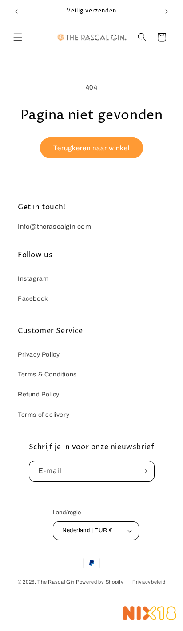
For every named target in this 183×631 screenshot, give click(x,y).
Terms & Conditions (47, 374)
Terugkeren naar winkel (91, 148)
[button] (18, 37)
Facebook (33, 298)
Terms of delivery (43, 415)
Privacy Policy (39, 354)
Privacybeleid (148, 581)
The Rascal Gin (56, 581)
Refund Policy (39, 394)
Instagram (33, 278)
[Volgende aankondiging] (166, 11)
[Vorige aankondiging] (16, 11)
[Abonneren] (144, 471)
